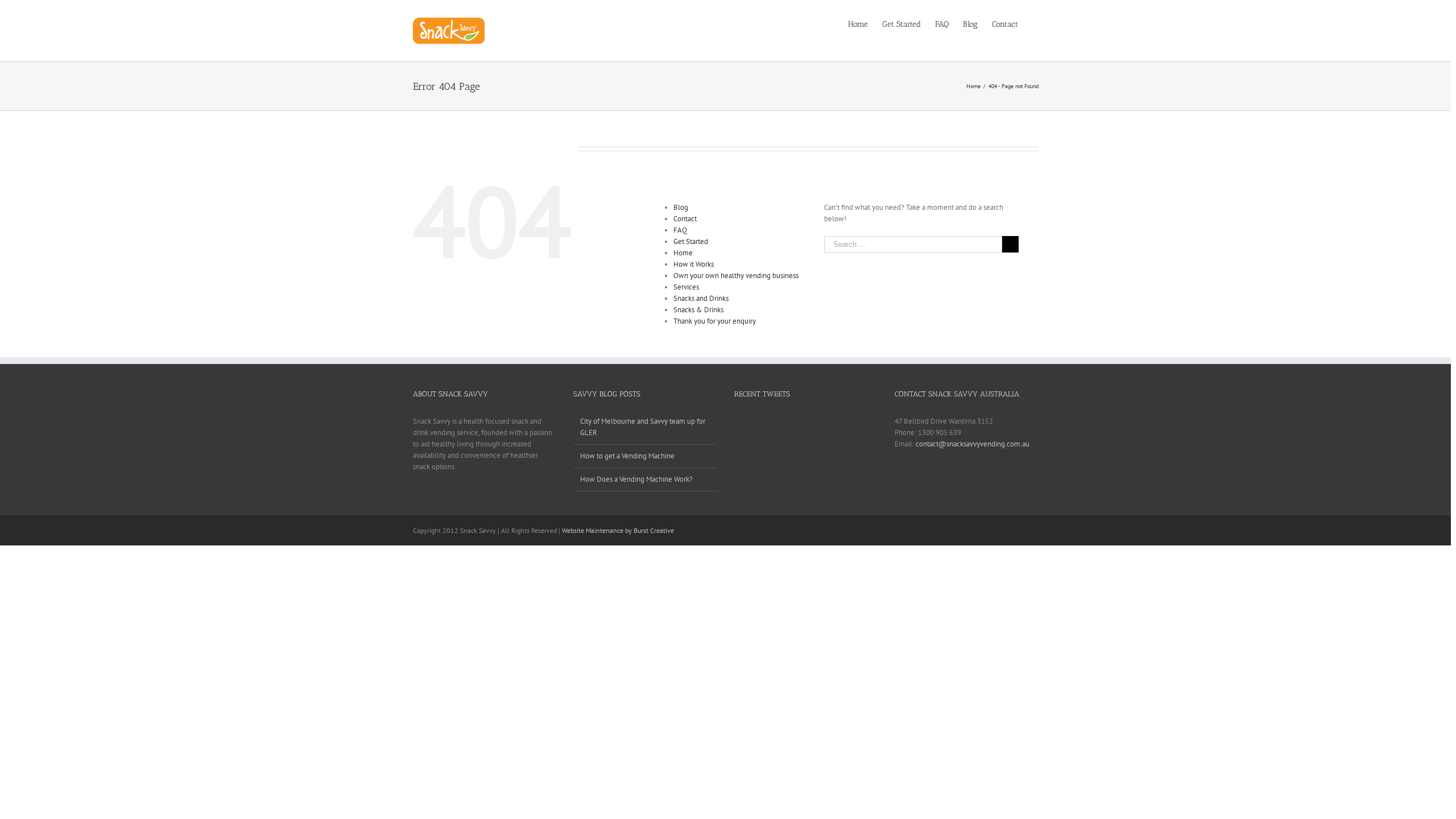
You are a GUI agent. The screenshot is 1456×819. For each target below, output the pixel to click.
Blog (680, 207)
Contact (685, 219)
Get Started (690, 241)
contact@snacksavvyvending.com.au (972, 444)
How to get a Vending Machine (627, 456)
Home (683, 253)
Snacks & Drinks (698, 310)
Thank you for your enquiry (714, 321)
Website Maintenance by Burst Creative (618, 530)
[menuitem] (865, 23)
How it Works (693, 264)
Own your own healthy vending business (736, 275)
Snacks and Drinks (701, 298)
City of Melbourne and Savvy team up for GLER (642, 426)
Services (686, 287)
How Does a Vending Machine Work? (636, 479)
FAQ (680, 230)
